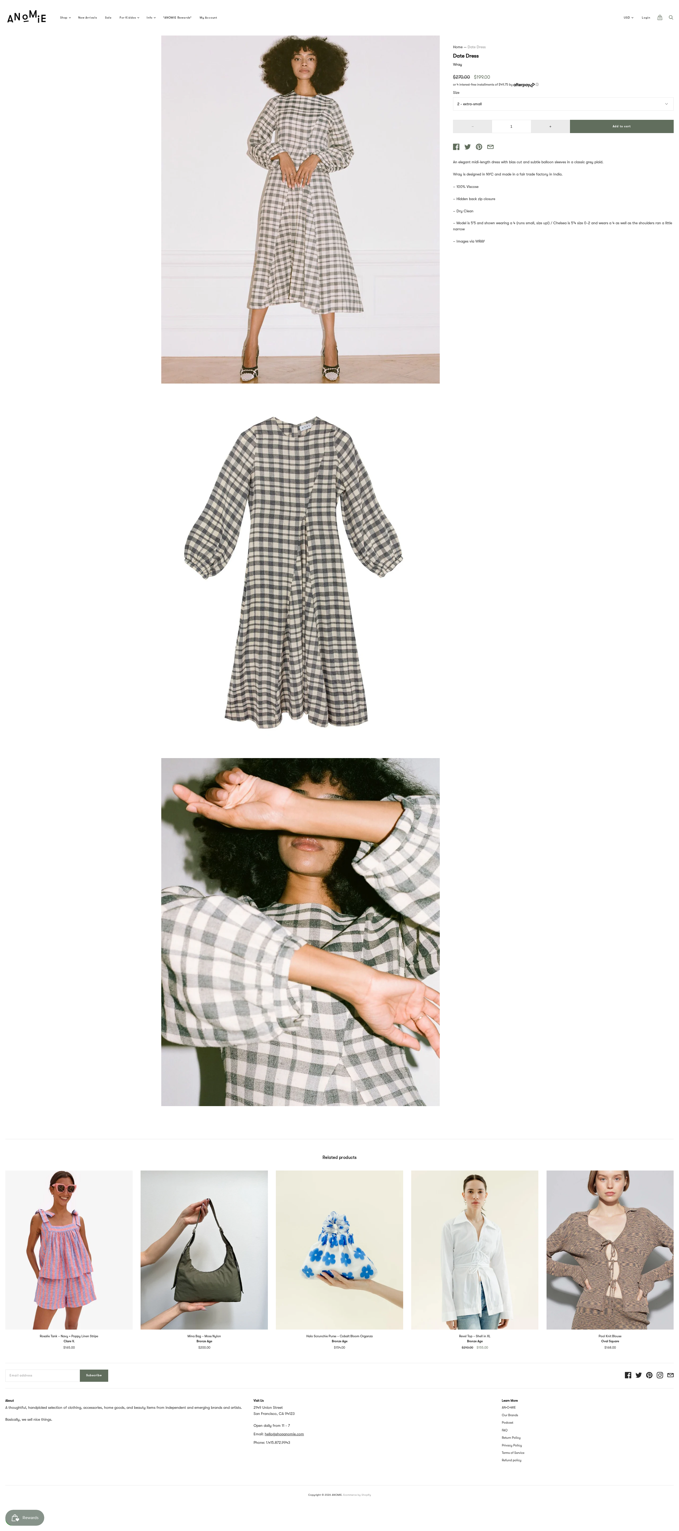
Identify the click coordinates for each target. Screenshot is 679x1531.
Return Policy (511, 1438)
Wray (457, 64)
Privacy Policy (512, 1445)
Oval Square (610, 1341)
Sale (108, 17)
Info (150, 17)
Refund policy (511, 1460)
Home (458, 47)
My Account (208, 17)
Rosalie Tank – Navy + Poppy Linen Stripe (69, 1336)
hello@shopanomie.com (284, 1434)
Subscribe (94, 1375)
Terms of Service (513, 1453)
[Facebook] (628, 1375)
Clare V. (69, 1341)
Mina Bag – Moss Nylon (204, 1336)
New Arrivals (87, 17)
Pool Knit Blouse (610, 1336)
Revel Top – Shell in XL (474, 1336)
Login (646, 17)
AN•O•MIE (509, 1407)
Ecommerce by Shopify (357, 1494)
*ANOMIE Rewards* (177, 17)
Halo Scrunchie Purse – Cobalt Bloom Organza (339, 1336)
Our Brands (510, 1415)
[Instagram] (660, 1375)
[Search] (671, 19)
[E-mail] (670, 1375)
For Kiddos (128, 17)
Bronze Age (204, 1341)
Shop (64, 17)
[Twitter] (639, 1375)
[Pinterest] (649, 1375)
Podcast (507, 1422)
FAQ (505, 1430)
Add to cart (622, 126)
